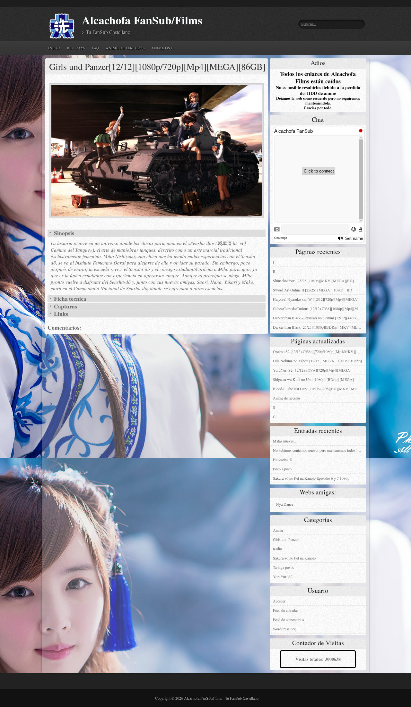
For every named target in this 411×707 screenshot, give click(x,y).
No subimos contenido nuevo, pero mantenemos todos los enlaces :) (319, 450)
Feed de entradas (285, 610)
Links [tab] (60, 313)
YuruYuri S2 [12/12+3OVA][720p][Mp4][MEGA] (312, 370)
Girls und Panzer (286, 539)
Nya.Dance (284, 504)
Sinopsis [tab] (63, 233)
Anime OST (161, 47)
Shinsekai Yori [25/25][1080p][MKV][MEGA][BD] (313, 280)
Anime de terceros (125, 47)
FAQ (95, 47)
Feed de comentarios (288, 619)
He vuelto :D (283, 459)
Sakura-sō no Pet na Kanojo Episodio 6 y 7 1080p (311, 478)
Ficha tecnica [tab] (69, 298)
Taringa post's (283, 567)
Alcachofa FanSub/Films (142, 20)
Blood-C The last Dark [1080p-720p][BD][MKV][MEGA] (318, 388)
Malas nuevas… (285, 440)
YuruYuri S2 (283, 576)
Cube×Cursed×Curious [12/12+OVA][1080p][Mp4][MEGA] (319, 308)
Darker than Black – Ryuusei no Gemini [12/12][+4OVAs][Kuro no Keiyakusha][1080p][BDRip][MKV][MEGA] (319, 317)
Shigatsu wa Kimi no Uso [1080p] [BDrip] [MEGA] (313, 379)
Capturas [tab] (65, 306)
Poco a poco (282, 468)
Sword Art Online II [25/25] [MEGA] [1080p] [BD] (313, 289)
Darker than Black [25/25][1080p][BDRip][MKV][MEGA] (318, 327)
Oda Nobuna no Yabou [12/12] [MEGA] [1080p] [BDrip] (317, 360)
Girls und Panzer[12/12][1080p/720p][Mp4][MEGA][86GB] (157, 66)
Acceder (279, 600)
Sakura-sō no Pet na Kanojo (294, 557)
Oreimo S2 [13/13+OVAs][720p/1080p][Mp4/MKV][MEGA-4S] (319, 351)
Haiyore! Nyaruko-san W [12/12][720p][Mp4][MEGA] (315, 299)
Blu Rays (76, 47)
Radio (277, 548)
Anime (278, 530)
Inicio (54, 47)
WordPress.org (284, 628)
